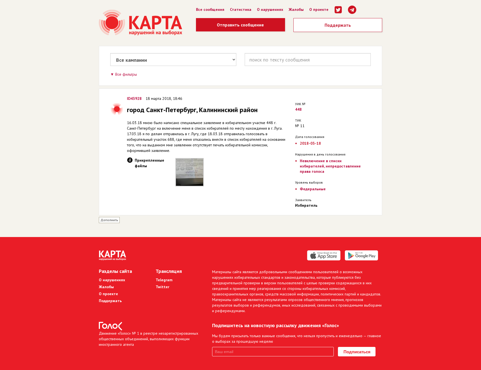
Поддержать (338, 25)
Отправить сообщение (240, 25)
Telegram (164, 279)
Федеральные (313, 188)
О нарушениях (270, 9)
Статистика (240, 9)
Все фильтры (126, 74)
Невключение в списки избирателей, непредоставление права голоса (330, 166)
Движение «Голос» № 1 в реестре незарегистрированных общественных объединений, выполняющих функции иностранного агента (148, 339)
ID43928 (134, 98)
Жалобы (296, 9)
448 (298, 109)
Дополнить (109, 220)
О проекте (318, 9)
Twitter (162, 286)
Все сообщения (210, 9)
